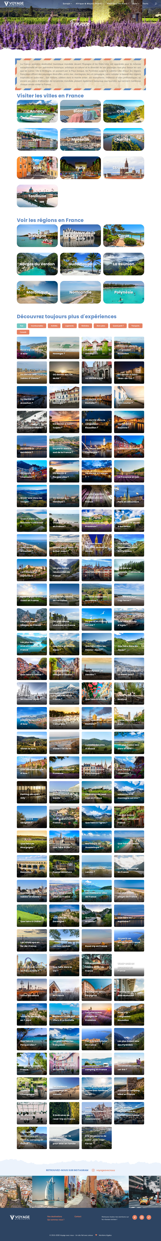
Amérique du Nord (117, 3)
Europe (66, 3)
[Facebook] (134, 1218)
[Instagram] (141, 1218)
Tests (145, 3)
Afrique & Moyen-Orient (89, 3)
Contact (77, 1216)
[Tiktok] (149, 1218)
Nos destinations (8, 47)
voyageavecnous (105, 1170)
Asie (134, 3)
